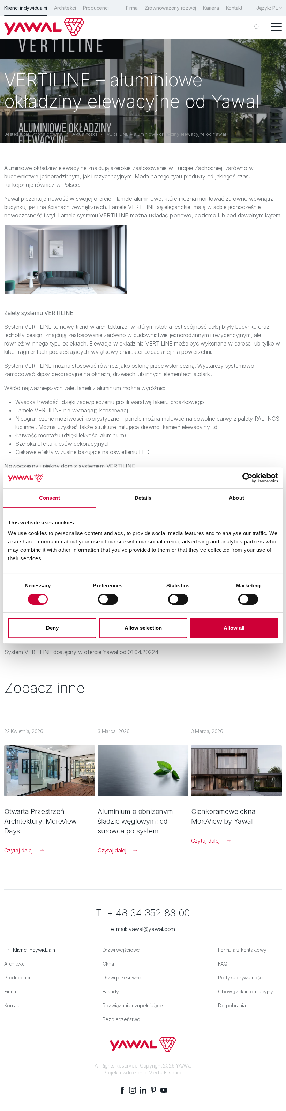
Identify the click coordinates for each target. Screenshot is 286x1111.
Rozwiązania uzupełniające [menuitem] (133, 1005)
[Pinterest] (153, 1090)
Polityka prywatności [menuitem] (240, 978)
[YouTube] (163, 1090)
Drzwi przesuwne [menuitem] (122, 978)
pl (275, 8)
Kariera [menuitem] (211, 8)
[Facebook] (122, 1090)
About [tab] (236, 498)
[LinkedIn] (143, 1090)
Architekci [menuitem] (65, 8)
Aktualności (84, 134)
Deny (52, 628)
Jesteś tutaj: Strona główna (33, 134)
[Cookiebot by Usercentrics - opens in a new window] (247, 478)
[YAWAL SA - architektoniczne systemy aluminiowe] (44, 27)
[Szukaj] (257, 27)
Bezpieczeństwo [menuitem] (121, 1019)
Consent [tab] (49, 498)
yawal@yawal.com (152, 929)
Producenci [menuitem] (96, 8)
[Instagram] (132, 1090)
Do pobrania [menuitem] (232, 1005)
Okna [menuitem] (108, 964)
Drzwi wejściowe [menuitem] (121, 950)
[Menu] (276, 27)
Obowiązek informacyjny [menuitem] (245, 991)
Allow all (234, 628)
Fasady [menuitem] (111, 991)
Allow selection (143, 628)
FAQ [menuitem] (222, 964)
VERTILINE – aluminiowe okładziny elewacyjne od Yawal (166, 134)
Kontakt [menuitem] (234, 8)
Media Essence (166, 1073)
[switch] (108, 599)
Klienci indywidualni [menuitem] (25, 8)
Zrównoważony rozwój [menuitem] (170, 8)
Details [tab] (143, 498)
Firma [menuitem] (132, 8)
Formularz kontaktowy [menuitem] (242, 950)
